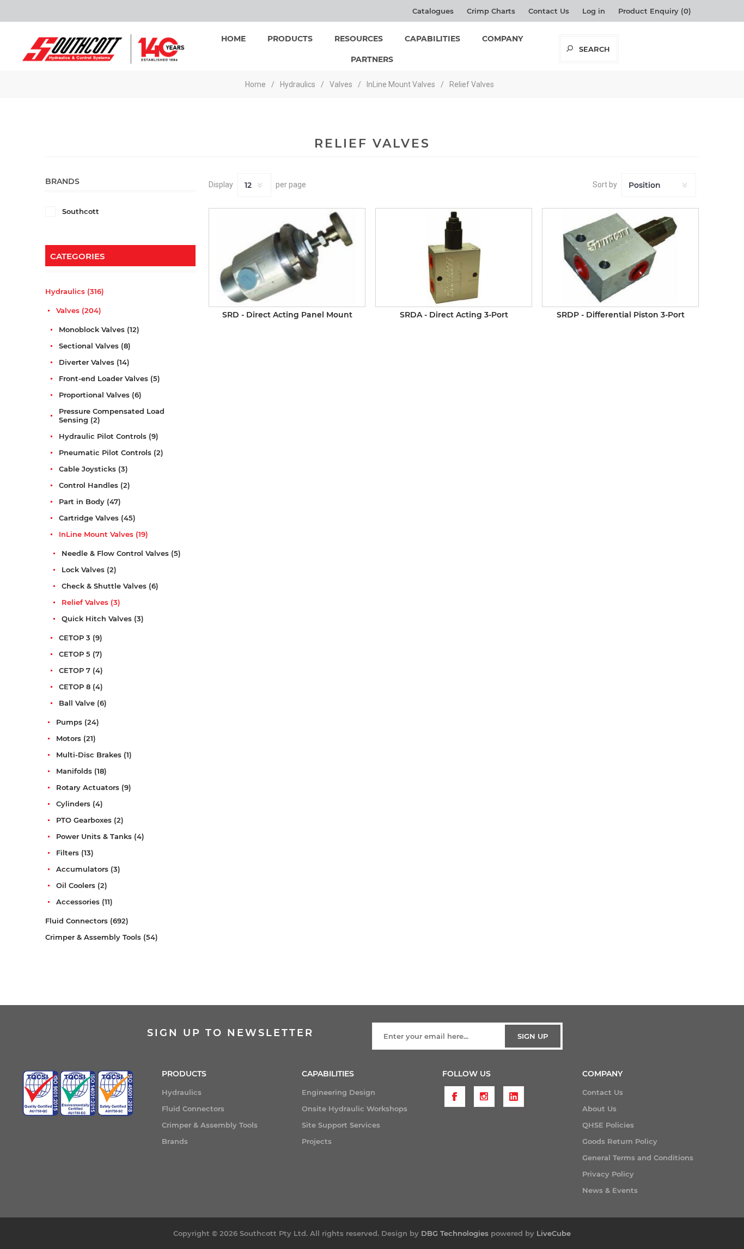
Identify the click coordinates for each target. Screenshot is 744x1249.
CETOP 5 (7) (80, 654)
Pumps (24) (77, 722)
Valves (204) (78, 310)
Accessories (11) (84, 901)
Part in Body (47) (90, 501)
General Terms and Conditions (637, 1157)
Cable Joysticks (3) (93, 468)
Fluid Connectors (193, 1108)
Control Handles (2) (94, 485)
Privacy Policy (608, 1174)
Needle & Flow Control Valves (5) (121, 553)
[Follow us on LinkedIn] (513, 1096)
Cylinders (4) (79, 803)
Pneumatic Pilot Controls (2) (111, 452)
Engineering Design (338, 1092)
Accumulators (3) (88, 869)
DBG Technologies (455, 1233)
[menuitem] (232, 1092)
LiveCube (553, 1233)
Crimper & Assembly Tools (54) (101, 937)
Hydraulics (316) (74, 291)
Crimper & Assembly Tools (210, 1125)
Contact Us (548, 11)
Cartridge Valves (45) (97, 517)
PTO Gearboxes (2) (90, 820)
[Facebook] (454, 1096)
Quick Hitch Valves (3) (103, 618)
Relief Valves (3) (91, 602)
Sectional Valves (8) (95, 345)
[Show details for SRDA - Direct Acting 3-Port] (454, 258)
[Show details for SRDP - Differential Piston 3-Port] (620, 258)
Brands (175, 1141)
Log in (593, 11)
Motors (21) (76, 738)
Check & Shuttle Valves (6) (110, 585)
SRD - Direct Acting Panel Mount (287, 315)
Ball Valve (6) (83, 703)
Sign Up (532, 1036)
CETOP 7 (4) (81, 670)
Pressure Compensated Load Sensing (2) (111, 415)
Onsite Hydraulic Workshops (354, 1108)
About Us (599, 1108)
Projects (317, 1141)
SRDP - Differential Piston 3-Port (621, 315)
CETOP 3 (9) (80, 637)
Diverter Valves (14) (94, 362)
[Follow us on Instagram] (484, 1096)
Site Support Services (341, 1125)
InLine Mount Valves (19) (103, 534)
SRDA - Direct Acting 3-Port (454, 315)
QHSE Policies (608, 1125)
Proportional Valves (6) (100, 394)
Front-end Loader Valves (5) (109, 378)
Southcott (80, 211)
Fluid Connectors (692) (87, 920)
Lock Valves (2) (89, 569)
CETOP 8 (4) (81, 686)
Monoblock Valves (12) (99, 329)
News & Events (610, 1190)
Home (255, 84)
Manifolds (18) (81, 771)
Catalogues (433, 11)
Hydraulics (182, 1092)
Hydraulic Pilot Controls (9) (108, 436)
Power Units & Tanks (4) (100, 836)
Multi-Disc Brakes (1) (94, 754)
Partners (372, 59)
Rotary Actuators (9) (93, 787)
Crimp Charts (491, 11)
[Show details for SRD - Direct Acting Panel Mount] (287, 258)
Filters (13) (75, 852)
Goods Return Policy (619, 1141)
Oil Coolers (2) (81, 885)
